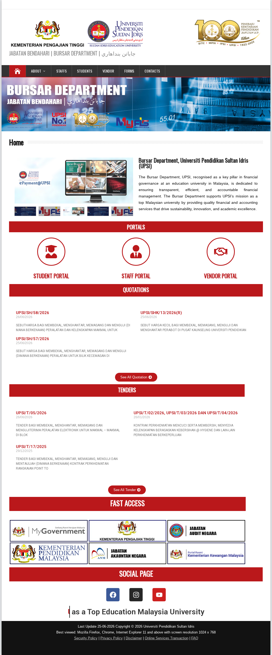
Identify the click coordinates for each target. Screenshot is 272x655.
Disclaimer (134, 638)
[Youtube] (159, 594)
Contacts (152, 71)
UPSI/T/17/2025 (31, 446)
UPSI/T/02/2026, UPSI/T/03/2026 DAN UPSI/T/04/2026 (186, 413)
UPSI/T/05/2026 (31, 413)
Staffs (61, 71)
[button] (19, 180)
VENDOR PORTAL (220, 276)
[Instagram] (136, 594)
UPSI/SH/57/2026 (32, 338)
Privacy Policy (111, 638)
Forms (129, 71)
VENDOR (108, 71)
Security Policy (85, 638)
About (36, 71)
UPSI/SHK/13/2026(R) (161, 312)
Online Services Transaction (166, 638)
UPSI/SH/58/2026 (32, 312)
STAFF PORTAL (136, 276)
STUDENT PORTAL (51, 276)
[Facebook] (113, 594)
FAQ (194, 638)
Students (84, 71)
